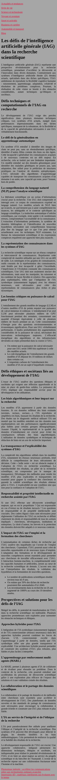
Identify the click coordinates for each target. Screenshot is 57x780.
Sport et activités (9, 20)
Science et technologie (12, 12)
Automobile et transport (12, 29)
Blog (3, 33)
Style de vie (6, 8)
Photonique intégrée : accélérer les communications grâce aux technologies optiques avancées (25, 770)
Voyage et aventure (10, 16)
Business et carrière (10, 25)
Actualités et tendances (12, 3)
